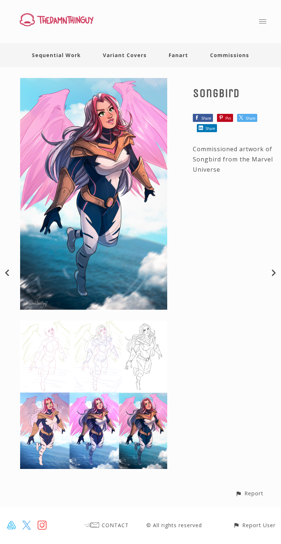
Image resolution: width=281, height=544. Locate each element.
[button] (249, 493)
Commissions (229, 55)
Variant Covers (125, 55)
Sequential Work (56, 55)
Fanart (178, 55)
